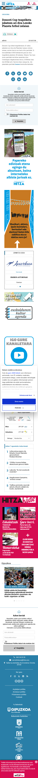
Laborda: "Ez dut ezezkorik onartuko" (19, 471)
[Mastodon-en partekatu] (19, 73)
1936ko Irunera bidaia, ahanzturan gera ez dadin (19, 463)
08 (35, 40)
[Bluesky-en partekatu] (25, 73)
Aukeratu (18, 408)
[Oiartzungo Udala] (19, 758)
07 (33, 40)
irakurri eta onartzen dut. (20, 115)
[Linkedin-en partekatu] (19, 79)
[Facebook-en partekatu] (7, 73)
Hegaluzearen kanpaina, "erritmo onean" (18, 478)
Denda (28, 547)
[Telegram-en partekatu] (31, 73)
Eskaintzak (28, 545)
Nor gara (28, 552)
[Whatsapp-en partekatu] (13, 79)
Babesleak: (19, 704)
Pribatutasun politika (19, 694)
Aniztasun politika (19, 692)
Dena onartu (19, 401)
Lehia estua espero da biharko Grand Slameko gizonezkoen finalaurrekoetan (18, 454)
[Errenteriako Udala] (19, 724)
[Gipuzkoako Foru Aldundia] (19, 712)
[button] (22, 438)
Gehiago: (10, 438)
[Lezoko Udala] (19, 747)
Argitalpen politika (19, 689)
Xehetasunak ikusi (25, 395)
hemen (17, 64)
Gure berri (28, 539)
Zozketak (28, 542)
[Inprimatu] (25, 79)
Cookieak (19, 697)
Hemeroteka (27, 550)
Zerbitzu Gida (19, 253)
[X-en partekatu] (13, 73)
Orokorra (5, 14)
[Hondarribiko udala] (19, 735)
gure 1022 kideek (14, 373)
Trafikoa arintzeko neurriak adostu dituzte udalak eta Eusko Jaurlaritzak (19, 487)
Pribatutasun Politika (16, 114)
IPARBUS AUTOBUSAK (19, 277)
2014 (30, 40)
